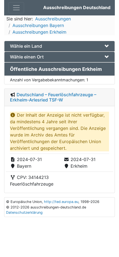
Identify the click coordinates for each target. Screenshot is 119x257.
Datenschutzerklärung (24, 212)
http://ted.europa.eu (61, 202)
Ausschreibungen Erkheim (39, 32)
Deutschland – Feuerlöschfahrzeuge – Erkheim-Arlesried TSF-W (53, 97)
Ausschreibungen (53, 19)
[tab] (59, 46)
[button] (59, 46)
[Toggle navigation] (16, 7)
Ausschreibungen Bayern (38, 25)
